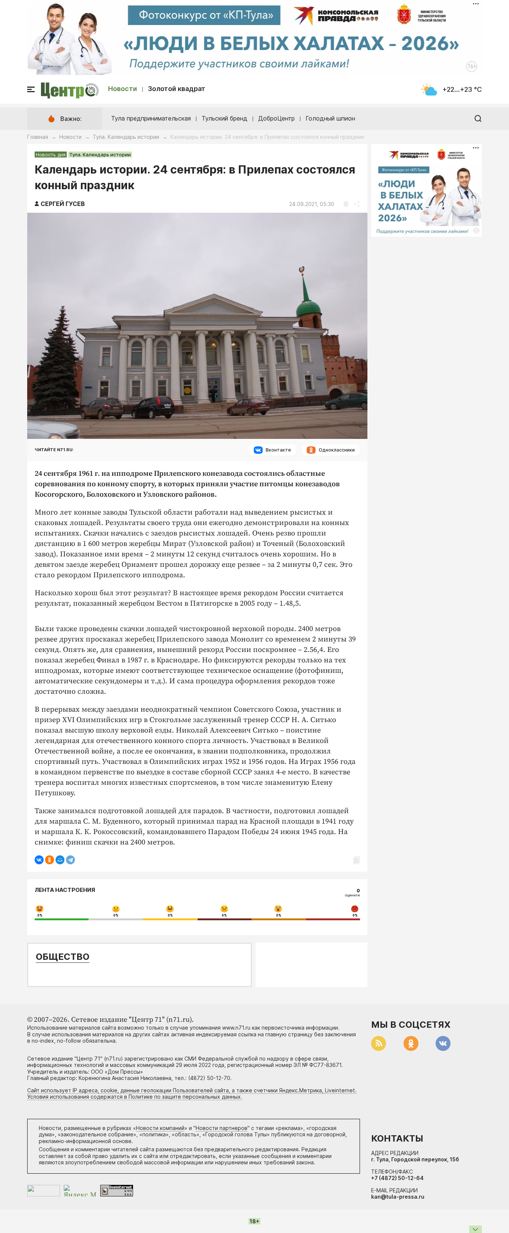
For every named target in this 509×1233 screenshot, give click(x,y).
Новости (122, 89)
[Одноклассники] (49, 859)
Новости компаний (160, 1128)
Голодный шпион (330, 118)
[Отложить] (346, 204)
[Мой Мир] (60, 859)
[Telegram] (70, 859)
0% (39, 915)
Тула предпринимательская (151, 118)
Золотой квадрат (176, 89)
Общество (62, 956)
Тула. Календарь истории (126, 137)
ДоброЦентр (276, 118)
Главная (37, 137)
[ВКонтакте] (39, 859)
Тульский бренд (224, 118)
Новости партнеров (221, 1128)
